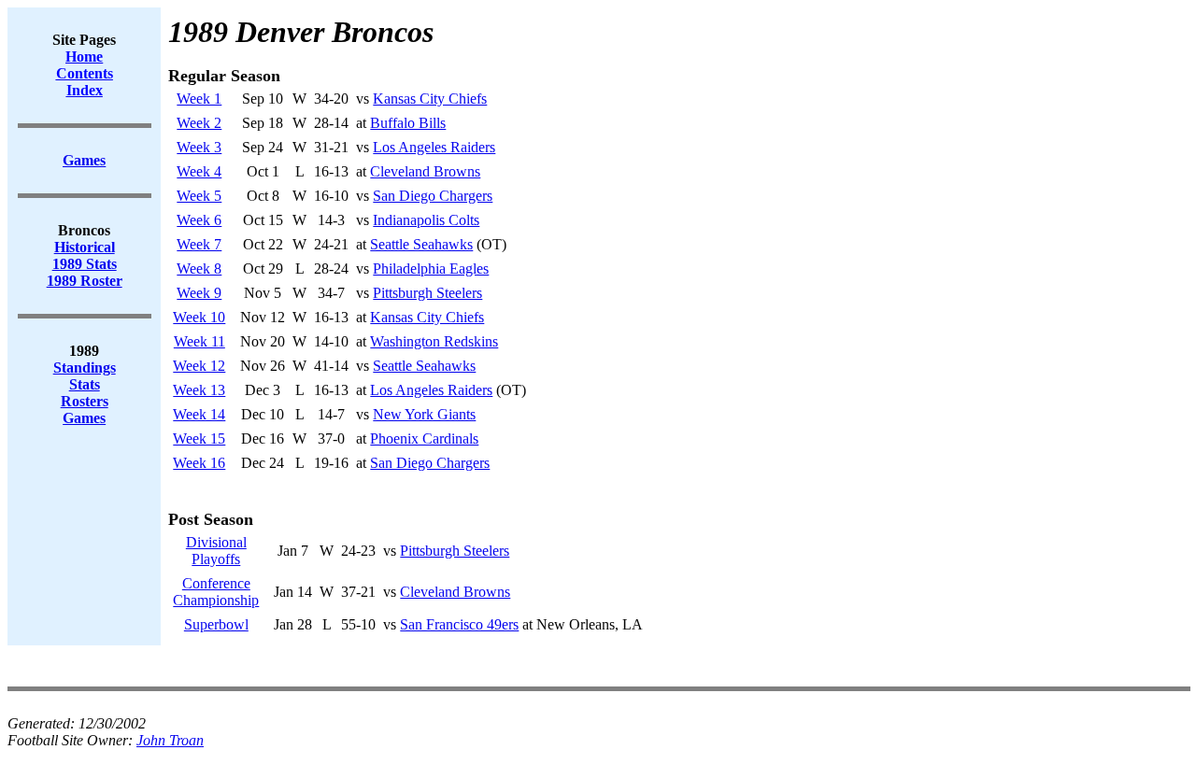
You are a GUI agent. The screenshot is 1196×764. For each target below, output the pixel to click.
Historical (84, 247)
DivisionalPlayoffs (216, 550)
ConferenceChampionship (216, 591)
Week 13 (199, 390)
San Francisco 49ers (459, 624)
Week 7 (199, 244)
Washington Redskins (434, 341)
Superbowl (216, 624)
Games (84, 418)
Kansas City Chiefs (430, 98)
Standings (84, 367)
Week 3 (199, 147)
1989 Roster (84, 281)
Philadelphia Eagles (431, 268)
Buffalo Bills (408, 123)
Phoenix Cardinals (424, 438)
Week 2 (199, 123)
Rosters (84, 401)
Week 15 (199, 438)
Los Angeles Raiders (434, 147)
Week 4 (199, 171)
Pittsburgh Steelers (427, 293)
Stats (84, 384)
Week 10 (199, 317)
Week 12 (199, 366)
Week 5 (199, 196)
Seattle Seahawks (421, 244)
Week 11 (199, 341)
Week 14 (199, 414)
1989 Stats (84, 264)
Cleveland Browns (425, 171)
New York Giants (424, 414)
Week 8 (199, 268)
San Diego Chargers (432, 196)
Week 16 (199, 463)
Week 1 (199, 98)
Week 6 (199, 220)
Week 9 (199, 293)
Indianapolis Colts (426, 220)
